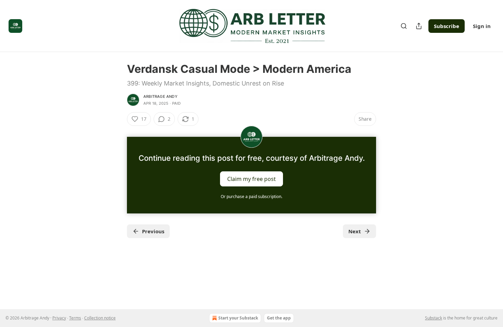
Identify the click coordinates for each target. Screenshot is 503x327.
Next (354, 231)
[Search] (404, 26)
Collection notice (100, 318)
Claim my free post (251, 179)
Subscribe (446, 26)
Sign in (482, 26)
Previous (153, 231)
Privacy (59, 318)
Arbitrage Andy (160, 96)
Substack (433, 318)
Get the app (279, 318)
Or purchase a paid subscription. (251, 196)
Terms (75, 318)
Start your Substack (238, 318)
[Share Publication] (419, 26)
